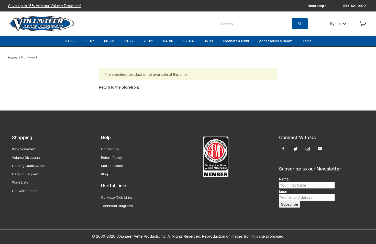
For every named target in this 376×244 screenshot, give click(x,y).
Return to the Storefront (119, 87)
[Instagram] (307, 149)
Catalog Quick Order (28, 166)
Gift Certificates (24, 191)
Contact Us (110, 149)
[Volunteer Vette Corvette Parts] (41, 23)
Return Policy (111, 157)
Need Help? (317, 6)
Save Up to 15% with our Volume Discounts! (44, 6)
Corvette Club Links (116, 197)
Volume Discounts (26, 157)
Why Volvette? (23, 149)
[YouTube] (320, 149)
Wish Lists (20, 182)
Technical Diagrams (117, 206)
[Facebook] (283, 149)
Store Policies (112, 166)
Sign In (335, 23)
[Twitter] (295, 149)
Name (284, 179)
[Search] (300, 23)
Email (283, 191)
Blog (104, 174)
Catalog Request (25, 174)
